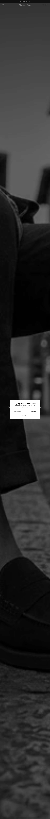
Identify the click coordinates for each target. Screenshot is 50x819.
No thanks (25, 415)
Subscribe (33, 411)
